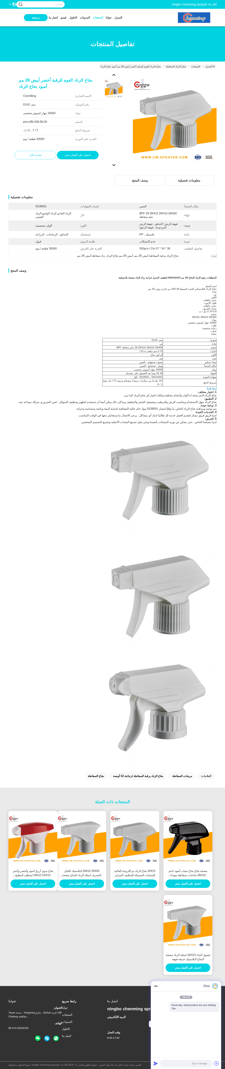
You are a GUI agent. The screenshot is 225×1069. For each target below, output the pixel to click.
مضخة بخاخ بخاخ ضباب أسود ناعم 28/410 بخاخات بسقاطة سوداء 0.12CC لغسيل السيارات (188, 873)
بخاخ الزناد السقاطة (176, 66)
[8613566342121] (56, 1038)
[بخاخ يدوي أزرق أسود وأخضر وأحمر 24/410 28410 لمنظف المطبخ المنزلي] (32, 838)
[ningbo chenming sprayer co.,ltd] (197, 17)
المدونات (85, 17)
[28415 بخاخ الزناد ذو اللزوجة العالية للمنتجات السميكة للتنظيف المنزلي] (134, 838)
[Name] (20, 4)
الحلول (73, 17)
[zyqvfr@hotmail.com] (47, 1038)
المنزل (118, 17)
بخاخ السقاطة (96, 775)
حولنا (109, 17)
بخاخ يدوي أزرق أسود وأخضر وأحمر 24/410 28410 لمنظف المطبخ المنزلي (33, 873)
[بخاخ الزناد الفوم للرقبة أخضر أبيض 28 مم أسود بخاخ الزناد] (175, 119)
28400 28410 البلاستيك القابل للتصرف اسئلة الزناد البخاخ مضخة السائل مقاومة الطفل (81, 873)
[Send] (156, 1063)
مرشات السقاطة (182, 775)
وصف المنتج (140, 180)
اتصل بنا (53, 17)
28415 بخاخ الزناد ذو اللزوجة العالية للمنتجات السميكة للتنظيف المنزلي (134, 873)
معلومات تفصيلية (189, 180)
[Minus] (156, 986)
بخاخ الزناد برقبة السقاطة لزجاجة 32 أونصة (138, 775)
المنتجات (98, 17)
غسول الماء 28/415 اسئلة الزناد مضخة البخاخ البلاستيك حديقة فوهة (188, 957)
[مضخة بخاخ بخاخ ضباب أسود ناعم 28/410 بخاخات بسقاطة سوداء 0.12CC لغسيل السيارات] (187, 838)
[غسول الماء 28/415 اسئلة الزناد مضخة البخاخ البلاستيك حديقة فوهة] (187, 922)
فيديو (63, 17)
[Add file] (216, 1063)
